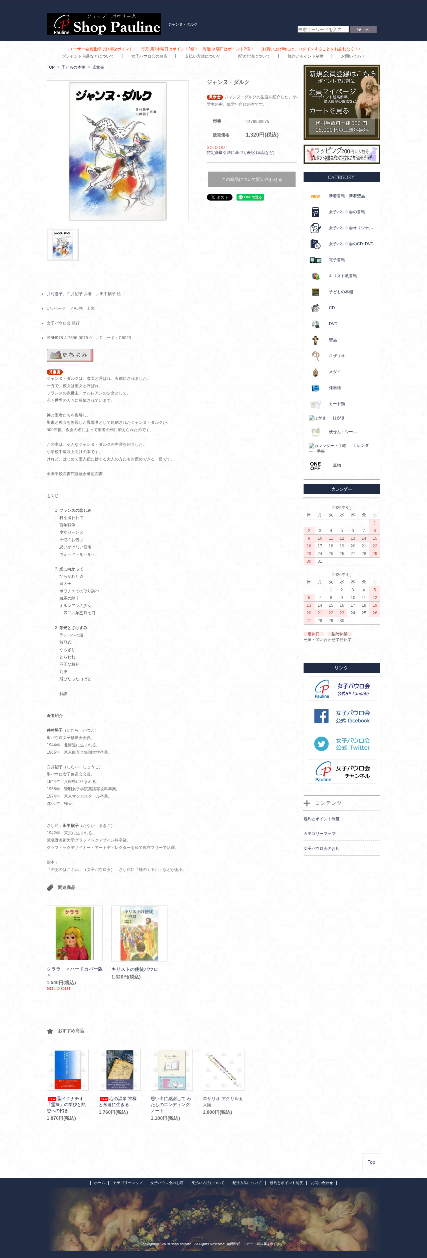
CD (332, 308)
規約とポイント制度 (306, 56)
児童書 (98, 67)
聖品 (333, 339)
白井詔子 (75, 294)
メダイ (335, 371)
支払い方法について (203, 56)
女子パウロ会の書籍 (347, 212)
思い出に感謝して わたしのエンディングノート (171, 1104)
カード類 (337, 403)
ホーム (99, 1183)
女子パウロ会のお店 (149, 56)
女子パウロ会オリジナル (351, 228)
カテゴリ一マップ (127, 1183)
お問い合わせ (353, 56)
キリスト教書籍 (343, 276)
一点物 (335, 465)
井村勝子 (55, 294)
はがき (339, 417)
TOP (51, 67)
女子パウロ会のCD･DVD (351, 244)
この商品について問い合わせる (252, 179)
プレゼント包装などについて (88, 56)
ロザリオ (337, 355)
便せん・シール (343, 431)
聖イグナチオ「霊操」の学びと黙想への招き (66, 1104)
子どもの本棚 (73, 67)
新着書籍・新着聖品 (347, 196)
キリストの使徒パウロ (134, 969)
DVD (333, 323)
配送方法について (254, 56)
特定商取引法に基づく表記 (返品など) (241, 152)
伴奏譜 (335, 387)
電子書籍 (337, 260)
